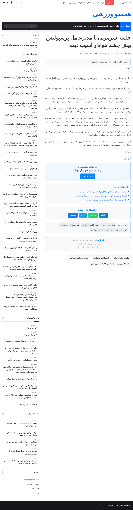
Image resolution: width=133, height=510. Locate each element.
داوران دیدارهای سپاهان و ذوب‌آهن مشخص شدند (107, 200)
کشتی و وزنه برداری (100, 26)
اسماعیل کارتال (121, 258)
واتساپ (93, 215)
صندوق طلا (35, 488)
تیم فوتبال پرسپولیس (78, 258)
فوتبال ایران (125, 26)
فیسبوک (73, 215)
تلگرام (103, 215)
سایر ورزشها (114, 26)
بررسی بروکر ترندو (32, 484)
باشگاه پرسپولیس (100, 258)
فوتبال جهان (77, 26)
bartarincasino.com (31, 480)
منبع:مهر (127, 158)
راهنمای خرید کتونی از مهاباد (87, 170)
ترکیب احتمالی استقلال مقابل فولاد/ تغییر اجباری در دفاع (83, 3)
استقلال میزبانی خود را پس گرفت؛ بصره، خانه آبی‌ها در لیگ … (101, 196)
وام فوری (35, 493)
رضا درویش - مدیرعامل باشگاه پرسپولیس (109, 263)
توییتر (83, 215)
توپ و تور (87, 26)
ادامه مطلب (88, 176)
